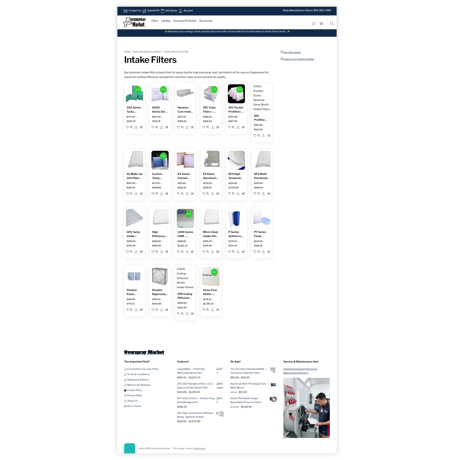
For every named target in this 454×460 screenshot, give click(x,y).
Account (188, 10)
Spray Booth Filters (176, 51)
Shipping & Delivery (138, 379)
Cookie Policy (134, 390)
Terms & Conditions (138, 374)
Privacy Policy (134, 395)
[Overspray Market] (134, 22)
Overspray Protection (184, 20)
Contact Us (134, 10)
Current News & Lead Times (143, 369)
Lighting (165, 20)
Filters (154, 20)
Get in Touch (134, 406)
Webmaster (200, 448)
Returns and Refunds (138, 384)
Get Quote (171, 10)
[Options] (141, 127)
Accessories (206, 20)
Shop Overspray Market (147, 51)
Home (127, 51)
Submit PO (153, 10)
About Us (132, 400)
